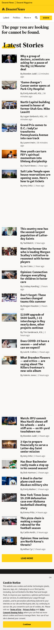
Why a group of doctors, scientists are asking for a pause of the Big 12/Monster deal (35, 62)
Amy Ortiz (27, 185)
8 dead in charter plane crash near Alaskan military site (34, 481)
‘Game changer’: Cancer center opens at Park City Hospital (35, 85)
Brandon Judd (29, 73)
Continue (27, 624)
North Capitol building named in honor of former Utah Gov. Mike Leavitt (35, 107)
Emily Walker (29, 489)
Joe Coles (27, 266)
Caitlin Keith (29, 532)
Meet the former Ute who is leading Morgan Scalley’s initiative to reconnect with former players (35, 255)
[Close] (50, 578)
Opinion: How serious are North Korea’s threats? (34, 541)
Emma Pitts (28, 512)
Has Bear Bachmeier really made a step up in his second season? (34, 465)
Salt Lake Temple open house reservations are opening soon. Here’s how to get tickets (35, 176)
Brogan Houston (31, 306)
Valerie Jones (29, 375)
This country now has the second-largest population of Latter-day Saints (34, 234)
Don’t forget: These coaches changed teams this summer (33, 298)
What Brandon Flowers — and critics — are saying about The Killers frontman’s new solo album (35, 364)
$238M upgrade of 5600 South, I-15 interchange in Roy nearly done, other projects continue (32, 321)
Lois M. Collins (30, 352)
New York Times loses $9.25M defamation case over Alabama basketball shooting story (34, 501)
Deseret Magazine (24, 2)
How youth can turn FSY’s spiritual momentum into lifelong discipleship (33, 156)
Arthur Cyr (28, 549)
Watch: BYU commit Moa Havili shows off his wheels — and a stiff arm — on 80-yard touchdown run (35, 425)
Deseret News (8, 2)
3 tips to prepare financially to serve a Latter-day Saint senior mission (34, 447)
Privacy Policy (29, 609)
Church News (29, 165)
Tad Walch (28, 243)
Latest (6, 17)
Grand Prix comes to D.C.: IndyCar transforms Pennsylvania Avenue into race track (34, 131)
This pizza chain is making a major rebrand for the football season (32, 523)
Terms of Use (15, 609)
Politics (16, 17)
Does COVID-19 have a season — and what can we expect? (34, 344)
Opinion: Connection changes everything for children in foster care (33, 277)
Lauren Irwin (29, 142)
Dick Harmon (29, 472)
